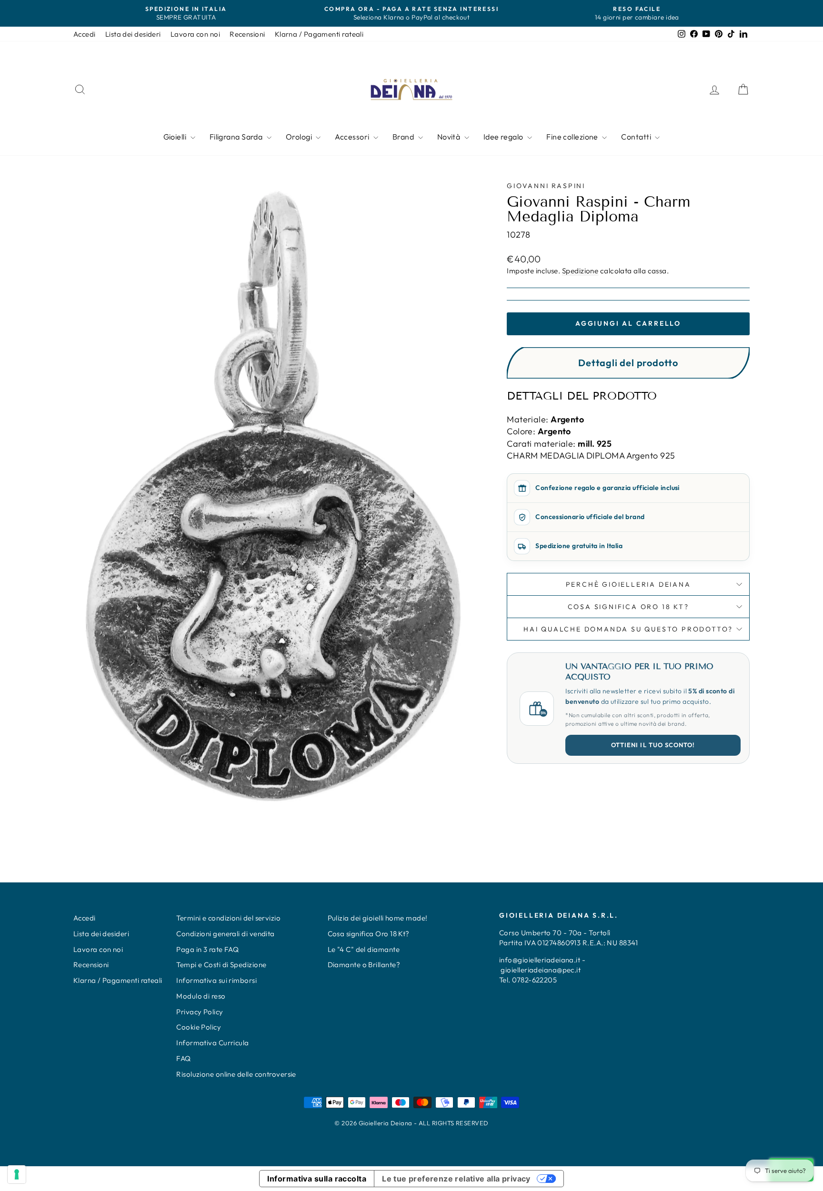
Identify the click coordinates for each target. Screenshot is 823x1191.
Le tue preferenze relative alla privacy (456, 1178)
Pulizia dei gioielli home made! (378, 917)
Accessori (353, 136)
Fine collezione (573, 136)
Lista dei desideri (133, 34)
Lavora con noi (195, 34)
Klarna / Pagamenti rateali (319, 34)
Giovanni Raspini (546, 185)
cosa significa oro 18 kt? (628, 606)
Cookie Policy (198, 1026)
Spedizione (580, 270)
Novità (449, 136)
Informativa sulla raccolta (316, 1178)
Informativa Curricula (212, 1042)
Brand (404, 136)
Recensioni (247, 34)
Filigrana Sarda (237, 136)
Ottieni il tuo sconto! (653, 745)
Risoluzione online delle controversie (236, 1074)
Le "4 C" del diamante (364, 949)
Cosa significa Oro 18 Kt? (369, 933)
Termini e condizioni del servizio (228, 917)
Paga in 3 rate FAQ (207, 949)
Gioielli (175, 136)
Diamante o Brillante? (364, 964)
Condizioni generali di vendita (225, 933)
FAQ (183, 1058)
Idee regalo (504, 136)
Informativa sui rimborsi (216, 980)
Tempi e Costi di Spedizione (221, 964)
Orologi (300, 136)
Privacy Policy (199, 1011)
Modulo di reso (200, 996)
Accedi (84, 34)
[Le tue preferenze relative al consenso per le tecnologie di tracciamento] (17, 1174)
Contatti (636, 136)
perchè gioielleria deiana (628, 584)
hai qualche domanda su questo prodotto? (628, 629)
